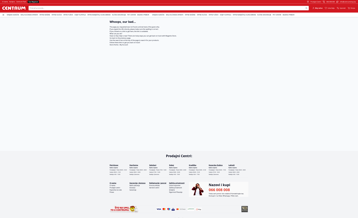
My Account (124, 45)
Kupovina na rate (116, 190)
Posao (112, 192)
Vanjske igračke (13, 15)
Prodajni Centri (316, 2)
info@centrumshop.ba (348, 2)
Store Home (114, 45)
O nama (5, 2)
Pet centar (131, 15)
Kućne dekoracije (119, 15)
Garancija (132, 190)
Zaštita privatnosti (175, 188)
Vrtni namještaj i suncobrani (98, 15)
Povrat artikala (154, 185)
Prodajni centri (115, 188)
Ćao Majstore (33, 2)
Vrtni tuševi (68, 15)
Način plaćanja (134, 185)
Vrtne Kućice (57, 15)
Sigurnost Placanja (175, 192)
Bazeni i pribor (143, 15)
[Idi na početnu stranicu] (14, 8)
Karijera (12, 2)
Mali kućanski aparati (29, 15)
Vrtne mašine (44, 15)
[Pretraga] (307, 8)
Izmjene (172, 190)
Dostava (132, 188)
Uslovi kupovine (174, 185)
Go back (112, 38)
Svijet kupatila (80, 15)
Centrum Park (21, 2)
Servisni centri (154, 188)
